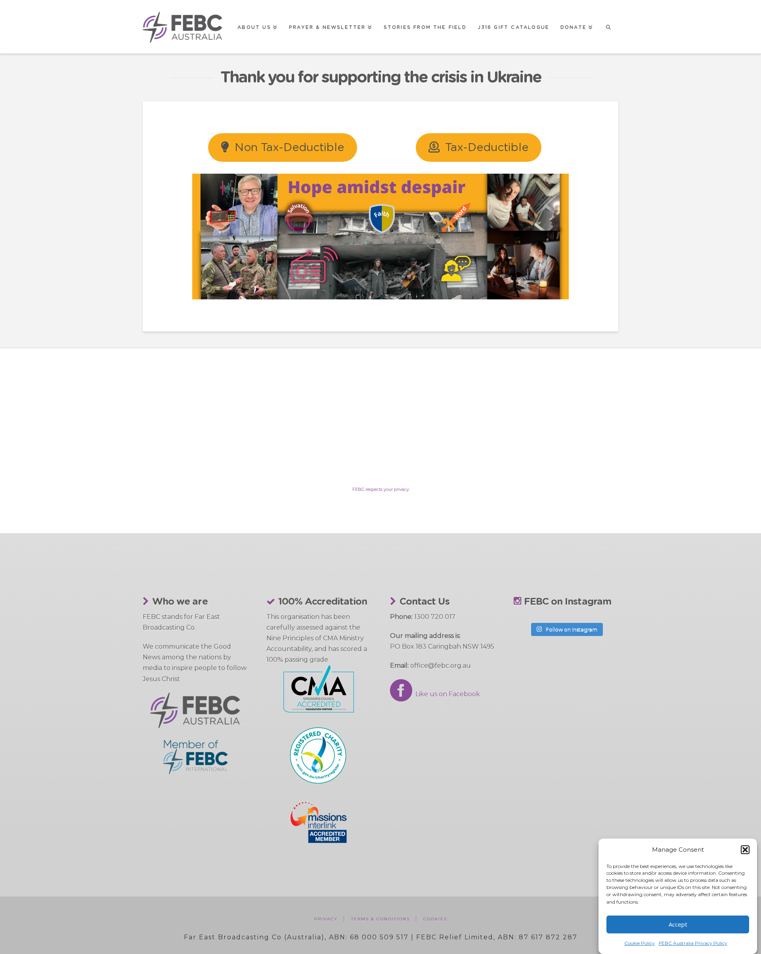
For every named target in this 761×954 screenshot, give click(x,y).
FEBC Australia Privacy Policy (693, 943)
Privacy (326, 918)
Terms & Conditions (380, 918)
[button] (745, 850)
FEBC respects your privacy (380, 489)
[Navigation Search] (608, 27)
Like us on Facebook (446, 694)
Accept (678, 924)
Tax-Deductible (486, 147)
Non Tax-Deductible (289, 147)
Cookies (435, 918)
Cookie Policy (639, 943)
